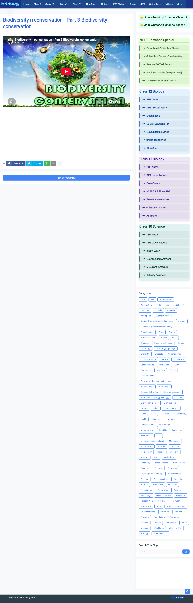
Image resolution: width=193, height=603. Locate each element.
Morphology (146, 452)
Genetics (165, 414)
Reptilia (161, 501)
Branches (145, 343)
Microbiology (146, 446)
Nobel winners (161, 463)
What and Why (175, 528)
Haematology (180, 414)
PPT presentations (156, 175)
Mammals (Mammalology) (152, 441)
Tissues (157, 523)
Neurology (145, 463)
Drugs (172, 370)
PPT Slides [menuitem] (118, 4)
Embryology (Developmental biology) (157, 381)
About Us (179, 597)
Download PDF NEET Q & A (161, 80)
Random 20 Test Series (159, 64)
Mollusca (175, 446)
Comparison (179, 359)
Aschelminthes (162, 316)
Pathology (172, 468)
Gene (153, 414)
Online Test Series (156, 140)
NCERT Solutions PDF (158, 123)
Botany (164, 337)
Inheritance (177, 430)
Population (178, 479)
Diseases (161, 370)
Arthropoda (146, 316)
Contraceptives (147, 365)
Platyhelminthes (174, 474)
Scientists (165, 512)
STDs (159, 506)
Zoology (144, 533)
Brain (174, 337)
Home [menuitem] (27, 4)
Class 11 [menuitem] (64, 4)
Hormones (170, 419)
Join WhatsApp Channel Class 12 (165, 24)
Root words (146, 506)
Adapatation (146, 305)
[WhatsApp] (47, 163)
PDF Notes (152, 99)
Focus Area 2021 (171, 408)
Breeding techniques (163, 343)
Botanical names (148, 337)
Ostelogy (159, 468)
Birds (161, 332)
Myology (144, 457)
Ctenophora (164, 365)
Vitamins (144, 528)
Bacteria (181, 321)
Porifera (144, 484)
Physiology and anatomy (151, 474)
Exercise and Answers (158, 259)
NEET (156, 457)
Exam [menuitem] (133, 4)
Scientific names (148, 512)
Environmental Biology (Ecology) (155, 397)
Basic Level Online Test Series (162, 48)
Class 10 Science (148, 359)
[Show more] (59, 163)
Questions (180, 495)
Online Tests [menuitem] (155, 4)
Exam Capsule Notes (157, 132)
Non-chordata (179, 463)
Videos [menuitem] (169, 4)
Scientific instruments (176, 506)
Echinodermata (147, 376)
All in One (151, 148)
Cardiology (145, 348)
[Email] (53, 163)
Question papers (163, 495)
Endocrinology (147, 386)
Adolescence (163, 305)
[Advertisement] (66, 131)
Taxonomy (174, 517)
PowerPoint (158, 484)
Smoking (145, 517)
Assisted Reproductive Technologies (157, 321)
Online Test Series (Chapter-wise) (164, 56)
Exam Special (153, 115)
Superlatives (159, 517)
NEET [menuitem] (142, 4)
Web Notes (159, 528)
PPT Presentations (157, 107)
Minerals (161, 446)
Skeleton (178, 512)
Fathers (144, 408)
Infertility (163, 430)
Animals (158, 310)
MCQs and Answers (157, 267)
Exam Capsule (170, 403)
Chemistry (145, 354)
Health (143, 419)
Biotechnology (147, 332)
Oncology (145, 468)
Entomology (164, 386)
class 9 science (160, 533)
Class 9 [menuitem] (37, 4)
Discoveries (146, 370)
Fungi (143, 414)
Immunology (164, 425)
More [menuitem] (179, 4)
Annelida (171, 310)
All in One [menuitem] (90, 4)
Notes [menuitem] (104, 4)
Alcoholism (179, 305)
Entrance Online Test (149, 392)
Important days (147, 430)
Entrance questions (172, 392)
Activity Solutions (156, 275)
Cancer (181, 343)
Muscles (160, 452)
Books (172, 332)
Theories (144, 523)
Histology (156, 419)
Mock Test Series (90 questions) (164, 72)
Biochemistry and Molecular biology (156, 327)
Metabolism (174, 441)
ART (152, 299)
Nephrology (169, 457)
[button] (5, 12)
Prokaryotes (163, 490)
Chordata (159, 354)
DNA (177, 365)
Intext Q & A (153, 250)
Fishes (155, 408)
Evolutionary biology (149, 403)
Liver (159, 435)
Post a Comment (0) (66, 178)
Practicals (172, 484)
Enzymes (178, 397)
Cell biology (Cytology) (166, 348)
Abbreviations (166, 299)
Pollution (144, 479)
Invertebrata (146, 435)
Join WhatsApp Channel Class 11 (165, 17)
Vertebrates (171, 523)
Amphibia (145, 310)
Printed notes (146, 490)
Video (184, 523)
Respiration (175, 501)
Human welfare (147, 425)
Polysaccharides (161, 479)
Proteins (177, 490)
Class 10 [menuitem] (49, 4)
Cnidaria (164, 359)
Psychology (146, 495)
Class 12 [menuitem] (77, 4)
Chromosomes (174, 354)
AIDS (143, 299)
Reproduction (147, 501)
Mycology (174, 452)
